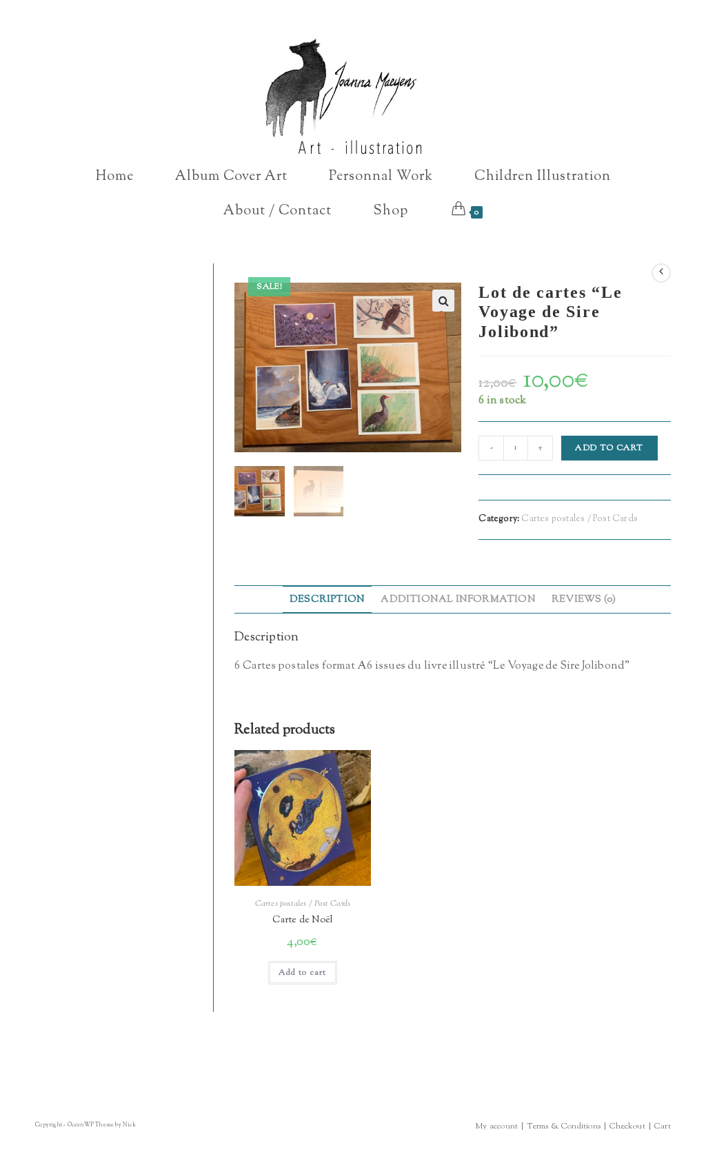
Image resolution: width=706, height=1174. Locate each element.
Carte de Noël (303, 920)
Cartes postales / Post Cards (579, 519)
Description (327, 599)
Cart (662, 1126)
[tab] (327, 599)
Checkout (627, 1126)
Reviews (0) (584, 599)
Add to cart (609, 448)
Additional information (458, 599)
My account (496, 1126)
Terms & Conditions (564, 1126)
